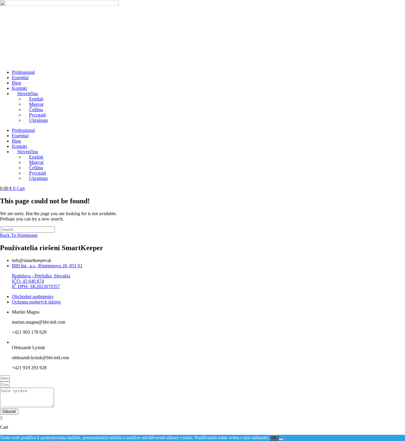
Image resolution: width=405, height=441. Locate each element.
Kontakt (19, 88)
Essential (20, 77)
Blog (16, 82)
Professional (23, 72)
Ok (273, 438)
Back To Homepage (19, 235)
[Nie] (281, 439)
